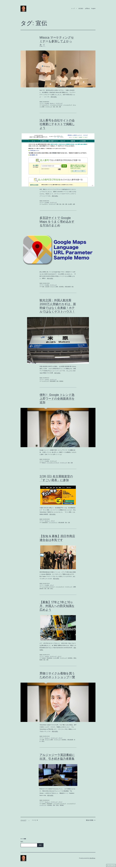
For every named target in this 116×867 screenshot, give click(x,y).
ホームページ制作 (54, 286)
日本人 (51, 588)
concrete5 (47, 286)
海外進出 (61, 381)
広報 (60, 106)
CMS (43, 286)
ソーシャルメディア (67, 104)
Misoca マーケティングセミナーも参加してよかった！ (57, 41)
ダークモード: (110, 865)
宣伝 (54, 106)
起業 (74, 204)
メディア (53, 520)
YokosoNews (45, 522)
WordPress (92, 858)
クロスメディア (45, 104)
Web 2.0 (44, 462)
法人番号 (70, 204)
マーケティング (59, 103)
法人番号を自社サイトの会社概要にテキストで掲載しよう (57, 124)
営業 (57, 204)
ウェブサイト (45, 204)
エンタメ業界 (56, 658)
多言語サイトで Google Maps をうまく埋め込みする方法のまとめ (57, 221)
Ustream (44, 658)
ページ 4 (35, 820)
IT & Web (47, 103)
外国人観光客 (68, 286)
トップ (73, 8)
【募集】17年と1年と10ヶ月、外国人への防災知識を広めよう (57, 605)
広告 (57, 106)
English (93, 8)
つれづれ (47, 379)
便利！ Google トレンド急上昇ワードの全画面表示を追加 (57, 398)
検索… (22, 841)
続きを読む (54, 96)
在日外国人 (61, 286)
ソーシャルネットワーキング (56, 104)
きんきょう (52, 103)
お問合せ (87, 8)
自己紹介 (80, 8)
